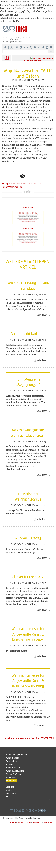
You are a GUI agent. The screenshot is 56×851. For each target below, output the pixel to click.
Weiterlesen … (43, 314)
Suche (20, 822)
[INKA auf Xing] (35, 47)
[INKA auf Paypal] (43, 47)
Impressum (37, 822)
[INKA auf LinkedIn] (39, 47)
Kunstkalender (12, 757)
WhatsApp (11, 176)
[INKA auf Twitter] (11, 47)
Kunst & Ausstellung (15, 770)
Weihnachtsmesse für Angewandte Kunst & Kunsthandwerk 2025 (28, 634)
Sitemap (28, 822)
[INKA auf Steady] (47, 47)
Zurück (28, 192)
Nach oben (28, 799)
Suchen (52, 51)
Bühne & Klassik (13, 767)
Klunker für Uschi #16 (28, 577)
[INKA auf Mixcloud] (26, 47)
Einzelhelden (11, 761)
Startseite (12, 822)
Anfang (5, 183)
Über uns (10, 786)
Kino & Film (11, 777)
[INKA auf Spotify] (21, 47)
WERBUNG (28, 207)
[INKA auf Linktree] (51, 47)
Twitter (22, 176)
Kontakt (9, 790)
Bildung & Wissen (13, 774)
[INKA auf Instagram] (16, 47)
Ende (21, 186)
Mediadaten (11, 793)
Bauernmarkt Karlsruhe (28, 333)
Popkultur (10, 764)
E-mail (5, 176)
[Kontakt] (4, 47)
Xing (39, 176)
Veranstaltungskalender (16, 754)
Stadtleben (15, 294)
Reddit (28, 176)
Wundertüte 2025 (28, 538)
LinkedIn (34, 176)
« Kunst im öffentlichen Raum (22, 183)
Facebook (17, 176)
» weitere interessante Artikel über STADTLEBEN (29, 738)
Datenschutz (48, 822)
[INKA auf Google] (31, 47)
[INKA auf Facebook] (8, 47)
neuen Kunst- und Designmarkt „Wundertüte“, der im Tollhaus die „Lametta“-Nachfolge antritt (27, 591)
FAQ (7, 796)
